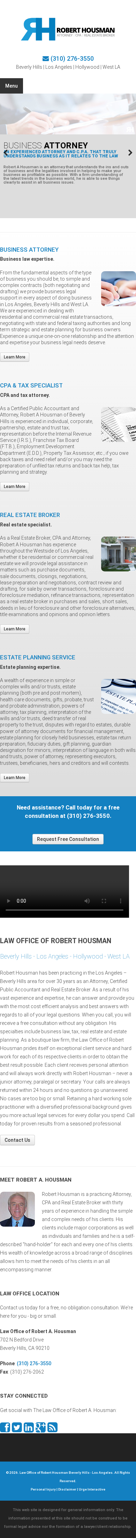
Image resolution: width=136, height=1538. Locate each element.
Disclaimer (67, 1489)
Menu (11, 86)
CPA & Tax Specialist (31, 385)
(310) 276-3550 (72, 58)
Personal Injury (43, 1489)
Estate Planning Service (37, 657)
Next (126, 152)
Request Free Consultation (68, 839)
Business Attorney (29, 249)
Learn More (14, 357)
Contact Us (17, 1140)
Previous (10, 152)
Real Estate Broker (30, 514)
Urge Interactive (92, 1489)
